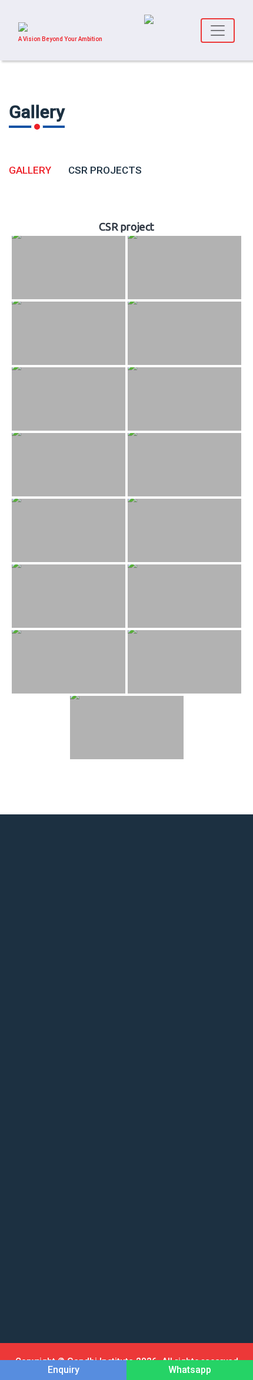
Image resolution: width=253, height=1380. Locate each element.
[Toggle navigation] (218, 30)
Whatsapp (189, 1369)
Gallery (30, 170)
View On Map (33, 877)
